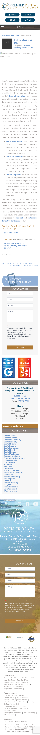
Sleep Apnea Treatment (12, 713)
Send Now (20, 347)
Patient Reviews (21, 721)
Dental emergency (12, 448)
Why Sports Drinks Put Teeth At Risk (23, 266)
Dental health (27, 48)
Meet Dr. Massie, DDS (26, 678)
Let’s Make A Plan (23, 41)
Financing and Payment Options (16, 682)
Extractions (8, 702)
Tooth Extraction (11, 487)
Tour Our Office (22, 680)
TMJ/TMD (8, 485)
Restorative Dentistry (13, 473)
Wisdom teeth (10, 491)
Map (28, 14)
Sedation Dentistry (10, 710)
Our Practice (9, 675)
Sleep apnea (9, 479)
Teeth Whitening (29, 713)
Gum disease (9, 462)
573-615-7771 (10, 232)
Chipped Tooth (10, 438)
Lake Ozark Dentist (8, 35)
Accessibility (8, 686)
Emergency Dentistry (19, 700)
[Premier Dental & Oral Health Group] (20, 6)
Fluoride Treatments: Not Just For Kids (18, 264)
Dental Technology (12, 454)
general (19, 218)
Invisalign (8, 464)
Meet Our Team (9, 680)
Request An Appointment (13, 689)
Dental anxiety (10, 442)
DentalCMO (19, 729)
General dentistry (11, 460)
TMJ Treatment (9, 715)
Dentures (7, 700)
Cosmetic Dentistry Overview (14, 695)
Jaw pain (8, 466)
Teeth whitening (11, 483)
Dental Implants (22, 697)
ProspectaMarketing (25, 731)
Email (13, 14)
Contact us (15, 221)
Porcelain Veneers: (14, 157)
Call (28, 20)
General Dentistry (20, 702)
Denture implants (12, 456)
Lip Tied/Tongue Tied (11, 704)
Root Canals (23, 708)
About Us (13, 678)
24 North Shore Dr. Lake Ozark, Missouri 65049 (15, 245)
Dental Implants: (13, 175)
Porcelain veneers (12, 470)
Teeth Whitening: (14, 141)
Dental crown (10, 446)
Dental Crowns (9, 697)
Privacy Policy (24, 684)
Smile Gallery (8, 721)
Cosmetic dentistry (17, 96)
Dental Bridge (10, 444)
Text (13, 20)
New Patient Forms (10, 684)
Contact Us (19, 686)
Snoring (7, 481)
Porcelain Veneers (10, 708)
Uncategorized (10, 489)
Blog (17, 35)
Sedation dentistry (12, 477)
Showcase (8, 719)
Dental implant (10, 452)
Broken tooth (10, 436)
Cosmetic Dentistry (12, 440)
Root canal (8, 475)
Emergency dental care (14, 458)
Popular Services (10, 693)
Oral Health (9, 468)
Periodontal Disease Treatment (15, 706)
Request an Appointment (13, 426)
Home (6, 678)
